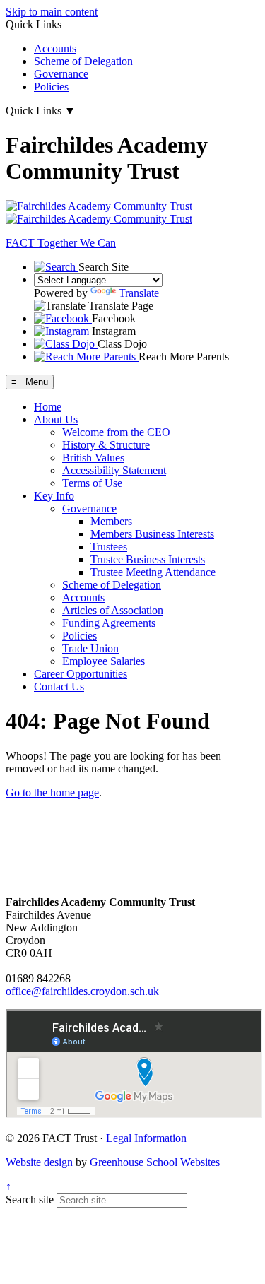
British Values (93, 458)
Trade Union (90, 648)
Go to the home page (52, 793)
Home (47, 407)
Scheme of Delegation (83, 61)
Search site (30, 1200)
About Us (56, 419)
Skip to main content (52, 12)
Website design (39, 1162)
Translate (139, 293)
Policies (51, 87)
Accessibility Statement (114, 470)
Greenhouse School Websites (155, 1162)
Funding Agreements (108, 623)
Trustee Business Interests (147, 559)
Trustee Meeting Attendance (153, 572)
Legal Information (146, 1138)
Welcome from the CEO (116, 432)
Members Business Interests (152, 534)
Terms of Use (92, 483)
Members (111, 521)
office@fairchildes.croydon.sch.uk (82, 991)
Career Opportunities (80, 674)
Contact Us (59, 687)
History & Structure (106, 445)
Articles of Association (112, 610)
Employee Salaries (103, 661)
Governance (61, 74)
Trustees (108, 547)
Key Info (54, 496)
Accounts (55, 48)
